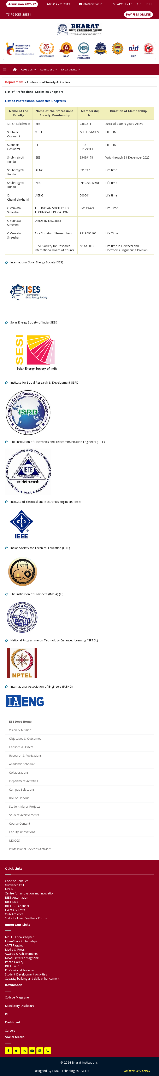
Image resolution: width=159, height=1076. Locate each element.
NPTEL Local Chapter (19, 937)
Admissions (47, 69)
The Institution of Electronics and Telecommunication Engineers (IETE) (56, 442)
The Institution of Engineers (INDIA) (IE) (35, 594)
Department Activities (23, 781)
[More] (4, 69)
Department (14, 82)
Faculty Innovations (22, 832)
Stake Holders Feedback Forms (26, 918)
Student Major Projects (24, 806)
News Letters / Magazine (22, 958)
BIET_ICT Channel (17, 906)
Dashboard (12, 1022)
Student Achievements (24, 815)
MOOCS (14, 840)
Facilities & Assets (21, 747)
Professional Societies (20, 970)
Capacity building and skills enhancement (32, 978)
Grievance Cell (14, 885)
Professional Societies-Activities (30, 849)
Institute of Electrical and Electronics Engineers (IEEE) (44, 502)
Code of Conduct (16, 881)
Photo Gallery (14, 962)
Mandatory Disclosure (20, 1006)
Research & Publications (25, 755)
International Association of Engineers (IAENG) (40, 686)
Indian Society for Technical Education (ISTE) (39, 548)
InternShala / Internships (21, 941)
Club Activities (14, 914)
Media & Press (15, 949)
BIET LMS (11, 902)
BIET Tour (12, 966)
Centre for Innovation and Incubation (29, 893)
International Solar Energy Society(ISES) (35, 262)
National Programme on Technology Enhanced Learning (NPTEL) (53, 640)
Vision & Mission (20, 730)
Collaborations (19, 772)
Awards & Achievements (21, 954)
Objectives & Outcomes (25, 738)
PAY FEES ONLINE (138, 14)
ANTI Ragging (14, 945)
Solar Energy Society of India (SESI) (32, 322)
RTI (7, 1014)
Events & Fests (15, 910)
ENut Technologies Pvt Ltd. (71, 1071)
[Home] (14, 69)
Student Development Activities (26, 974)
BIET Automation (16, 897)
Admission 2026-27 (22, 4)
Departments (69, 69)
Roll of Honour (19, 798)
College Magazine (17, 997)
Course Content (19, 823)
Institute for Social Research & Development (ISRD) (44, 382)
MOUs (9, 889)
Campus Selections (22, 789)
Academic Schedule (22, 764)
